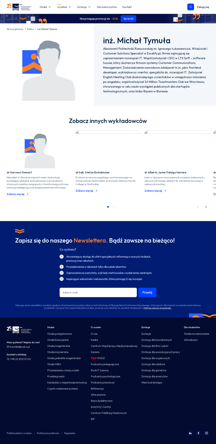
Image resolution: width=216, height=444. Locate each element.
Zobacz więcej (15, 194)
